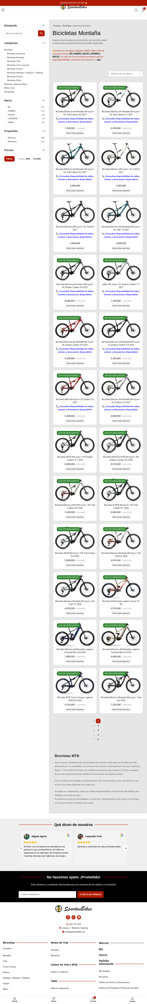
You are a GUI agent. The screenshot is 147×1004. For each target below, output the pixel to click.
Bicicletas (67, 26)
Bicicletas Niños (14, 80)
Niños (5, 989)
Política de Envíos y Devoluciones (114, 982)
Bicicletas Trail (13, 61)
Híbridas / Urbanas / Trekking (16, 978)
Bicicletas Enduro (15, 69)
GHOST (11, 115)
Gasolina (55, 950)
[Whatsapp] (73, 917)
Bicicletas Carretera (16, 53)
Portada (56, 26)
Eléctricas (55, 955)
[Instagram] (68, 917)
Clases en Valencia (59, 972)
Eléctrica (12, 138)
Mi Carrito (103, 977)
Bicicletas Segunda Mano (15, 84)
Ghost (103, 955)
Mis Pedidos (104, 971)
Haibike (104, 960)
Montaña (7, 955)
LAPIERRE (13, 118)
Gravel (6, 983)
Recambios (9, 92)
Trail (5, 961)
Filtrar (9, 159)
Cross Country (9, 967)
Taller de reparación (60, 988)
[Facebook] (79, 917)
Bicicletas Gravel (14, 76)
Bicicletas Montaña (15, 57)
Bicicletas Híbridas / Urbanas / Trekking (25, 73)
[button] (126, 848)
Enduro (6, 972)
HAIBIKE (12, 111)
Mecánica (12, 141)
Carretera (7, 948)
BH (9, 107)
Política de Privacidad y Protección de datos (119, 988)
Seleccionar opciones (75, 133)
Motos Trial (9, 88)
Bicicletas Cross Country (18, 65)
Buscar (41, 33)
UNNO (11, 122)
